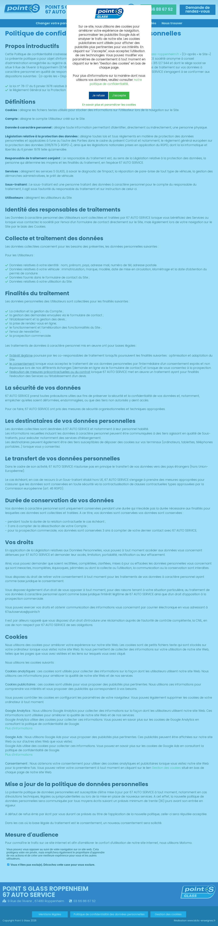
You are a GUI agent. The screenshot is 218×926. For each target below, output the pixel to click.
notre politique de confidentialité (116, 82)
